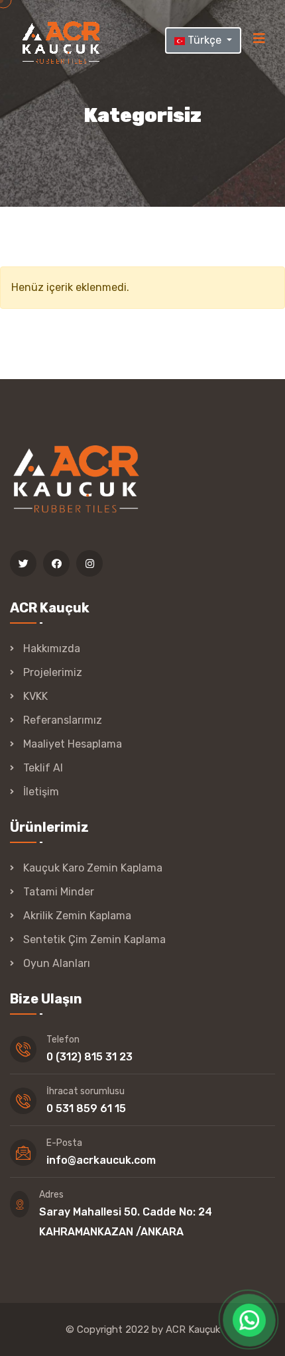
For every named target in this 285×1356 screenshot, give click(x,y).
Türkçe (204, 40)
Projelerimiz (52, 672)
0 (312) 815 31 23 (89, 1056)
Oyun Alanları (56, 963)
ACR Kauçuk (193, 1329)
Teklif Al (43, 768)
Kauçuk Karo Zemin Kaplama (92, 868)
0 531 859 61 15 (86, 1108)
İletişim (41, 791)
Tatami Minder (58, 891)
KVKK (35, 696)
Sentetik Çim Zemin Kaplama (94, 939)
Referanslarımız (62, 720)
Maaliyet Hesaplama (72, 744)
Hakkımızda (51, 648)
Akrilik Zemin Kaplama (77, 915)
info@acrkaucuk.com (101, 1160)
